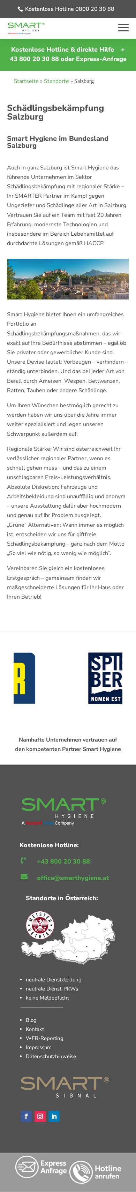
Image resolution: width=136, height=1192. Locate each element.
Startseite (26, 81)
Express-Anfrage (101, 59)
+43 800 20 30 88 (63, 861)
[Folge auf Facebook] (26, 1116)
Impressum (39, 1047)
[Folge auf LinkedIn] (54, 1116)
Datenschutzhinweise (51, 1056)
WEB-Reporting (44, 1038)
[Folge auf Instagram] (40, 1116)
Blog (31, 1020)
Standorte (56, 81)
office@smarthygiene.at (73, 878)
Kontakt (35, 1029)
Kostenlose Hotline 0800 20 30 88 (69, 9)
